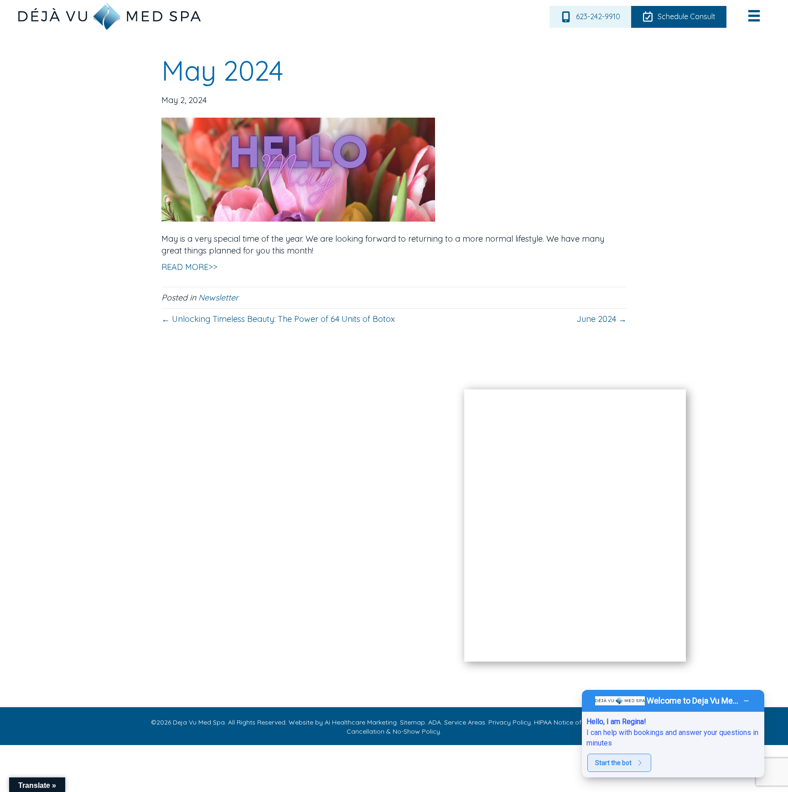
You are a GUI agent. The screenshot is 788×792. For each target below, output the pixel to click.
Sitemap (411, 722)
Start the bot (613, 762)
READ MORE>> (189, 267)
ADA (433, 722)
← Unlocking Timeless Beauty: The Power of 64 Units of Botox (278, 319)
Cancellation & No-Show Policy (393, 731)
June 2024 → (601, 319)
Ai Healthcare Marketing (361, 722)
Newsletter (218, 297)
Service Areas (463, 722)
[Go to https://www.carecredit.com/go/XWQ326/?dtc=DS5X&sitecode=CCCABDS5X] (373, 561)
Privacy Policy (509, 722)
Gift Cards (129, 631)
